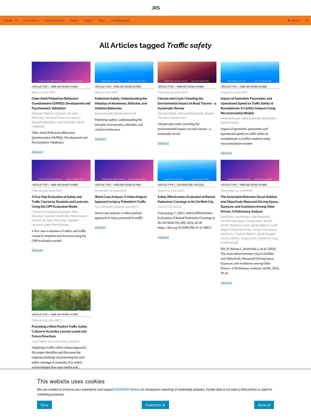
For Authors (31, 20)
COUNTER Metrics (127, 389)
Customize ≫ (157, 404)
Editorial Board (54, 20)
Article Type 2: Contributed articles (181, 184)
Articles (8, 20)
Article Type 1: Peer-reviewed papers (55, 86)
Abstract (37, 152)
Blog (102, 20)
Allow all (266, 404)
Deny (46, 404)
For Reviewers (120, 20)
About (74, 20)
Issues (88, 20)
